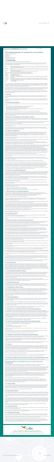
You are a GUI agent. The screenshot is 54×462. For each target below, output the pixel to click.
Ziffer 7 (42, 89)
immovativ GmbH (49, 455)
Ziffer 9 (35, 153)
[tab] (15, 49)
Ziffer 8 (13, 133)
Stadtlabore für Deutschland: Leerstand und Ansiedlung (32, 430)
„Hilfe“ (41, 151)
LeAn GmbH (38, 433)
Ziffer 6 (39, 89)
